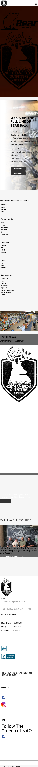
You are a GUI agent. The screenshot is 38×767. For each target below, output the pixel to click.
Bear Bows (18, 169)
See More (5, 501)
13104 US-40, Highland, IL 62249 (13, 602)
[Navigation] (36, 4)
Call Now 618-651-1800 (15, 520)
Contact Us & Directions (13, 556)
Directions (18, 173)
